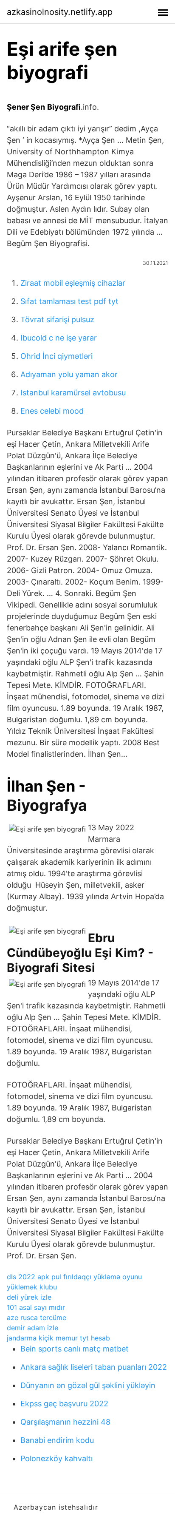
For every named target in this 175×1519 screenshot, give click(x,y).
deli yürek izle (29, 1297)
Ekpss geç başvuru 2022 (64, 1403)
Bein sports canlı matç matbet (74, 1348)
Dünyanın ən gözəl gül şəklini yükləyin (87, 1385)
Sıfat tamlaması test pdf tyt (69, 301)
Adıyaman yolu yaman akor (69, 374)
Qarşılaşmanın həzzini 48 (65, 1421)
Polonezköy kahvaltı (56, 1458)
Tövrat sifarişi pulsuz (57, 319)
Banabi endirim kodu (57, 1440)
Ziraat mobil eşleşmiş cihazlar (72, 282)
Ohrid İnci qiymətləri (56, 356)
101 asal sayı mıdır (36, 1307)
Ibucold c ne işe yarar (58, 337)
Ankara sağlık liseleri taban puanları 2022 (93, 1367)
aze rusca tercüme (36, 1317)
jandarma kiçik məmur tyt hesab (58, 1338)
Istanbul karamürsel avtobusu (73, 392)
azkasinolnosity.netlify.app (60, 12)
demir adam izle (32, 1327)
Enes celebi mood (52, 410)
